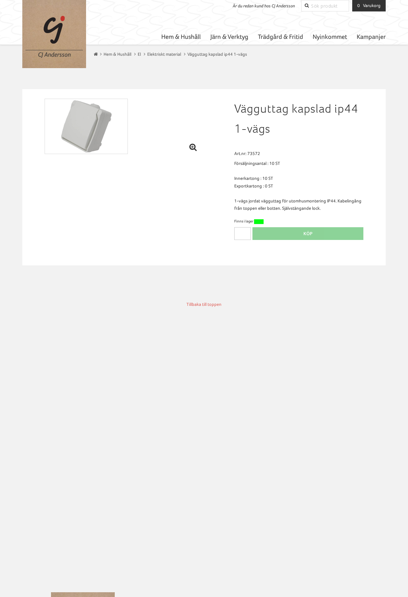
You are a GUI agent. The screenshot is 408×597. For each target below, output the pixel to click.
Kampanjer (371, 36)
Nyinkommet (330, 36)
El (139, 54)
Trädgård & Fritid (280, 36)
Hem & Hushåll (181, 36)
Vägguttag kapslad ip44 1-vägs (217, 54)
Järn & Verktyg (229, 36)
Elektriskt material (164, 54)
